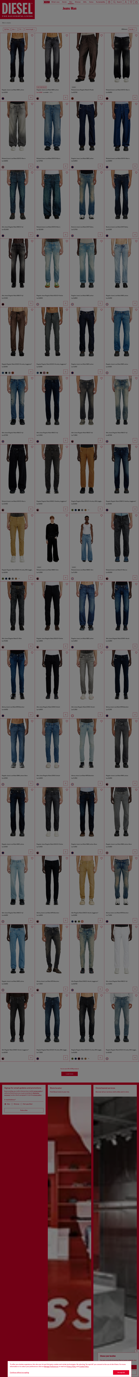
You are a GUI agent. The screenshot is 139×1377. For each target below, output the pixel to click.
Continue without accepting (19, 1372)
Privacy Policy (71, 1366)
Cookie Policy (84, 1366)
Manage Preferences (51, 1366)
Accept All (121, 1372)
